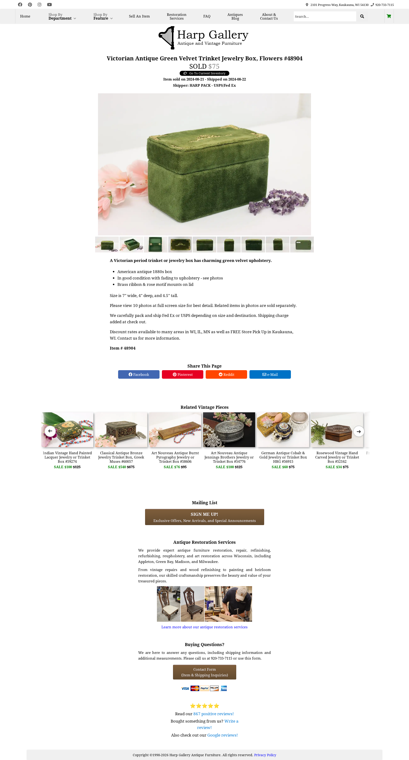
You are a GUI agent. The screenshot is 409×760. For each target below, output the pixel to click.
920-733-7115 (384, 5)
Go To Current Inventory (207, 73)
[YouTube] (49, 4)
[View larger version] (204, 164)
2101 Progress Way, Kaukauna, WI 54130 (340, 5)
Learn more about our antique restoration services (204, 627)
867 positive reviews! (213, 713)
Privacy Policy (265, 755)
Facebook (140, 374)
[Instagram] (39, 4)
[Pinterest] (30, 4)
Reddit (228, 374)
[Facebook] (20, 4)
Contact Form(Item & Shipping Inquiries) (204, 672)
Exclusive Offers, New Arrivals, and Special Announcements (204, 517)
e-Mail (272, 374)
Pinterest (185, 374)
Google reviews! (222, 735)
